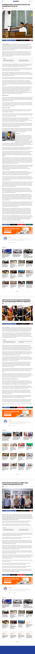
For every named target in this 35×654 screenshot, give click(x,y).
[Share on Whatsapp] (32, 40)
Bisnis (14, 303)
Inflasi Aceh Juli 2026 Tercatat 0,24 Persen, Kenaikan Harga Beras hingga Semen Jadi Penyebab (5, 449)
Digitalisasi (12, 403)
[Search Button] (29, 1)
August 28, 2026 (28, 267)
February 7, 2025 (10, 8)
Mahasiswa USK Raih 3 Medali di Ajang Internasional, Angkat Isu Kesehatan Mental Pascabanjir (13, 266)
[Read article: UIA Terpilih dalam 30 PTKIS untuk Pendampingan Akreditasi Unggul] (21, 271)
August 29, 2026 (25, 258)
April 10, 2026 (28, 460)
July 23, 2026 (12, 451)
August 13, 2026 (25, 440)
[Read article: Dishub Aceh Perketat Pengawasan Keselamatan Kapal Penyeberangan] (17, 251)
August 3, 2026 (4, 451)
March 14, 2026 (4, 471)
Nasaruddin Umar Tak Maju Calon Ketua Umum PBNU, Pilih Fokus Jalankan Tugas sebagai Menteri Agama (5, 276)
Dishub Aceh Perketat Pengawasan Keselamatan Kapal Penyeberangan (17, 255)
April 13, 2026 (20, 461)
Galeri (15, 403)
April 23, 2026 (12, 460)
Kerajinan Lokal (23, 403)
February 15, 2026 (20, 470)
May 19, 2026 (28, 450)
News (14, 8)
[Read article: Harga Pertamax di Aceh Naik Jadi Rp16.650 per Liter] (21, 444)
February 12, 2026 (28, 470)
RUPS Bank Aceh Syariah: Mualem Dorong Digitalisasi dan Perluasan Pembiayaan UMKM (21, 459)
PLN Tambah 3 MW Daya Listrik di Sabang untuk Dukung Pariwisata (16, 438)
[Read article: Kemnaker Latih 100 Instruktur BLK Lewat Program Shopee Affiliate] (29, 464)
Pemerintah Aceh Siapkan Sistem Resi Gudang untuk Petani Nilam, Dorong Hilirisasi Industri (13, 449)
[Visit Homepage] (16, 1)
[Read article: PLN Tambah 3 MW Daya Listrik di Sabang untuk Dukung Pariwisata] (17, 434)
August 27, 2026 (20, 277)
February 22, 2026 (12, 470)
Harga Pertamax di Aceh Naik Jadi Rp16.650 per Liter (21, 448)
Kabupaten (18, 403)
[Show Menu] (2, 1)
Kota (27, 403)
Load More (17, 291)
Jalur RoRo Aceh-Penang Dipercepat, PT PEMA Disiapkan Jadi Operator (21, 265)
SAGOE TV (6, 8)
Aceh (5, 403)
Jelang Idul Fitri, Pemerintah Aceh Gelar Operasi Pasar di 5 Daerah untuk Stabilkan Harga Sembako (5, 469)
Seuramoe (30, 403)
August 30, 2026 (4, 258)
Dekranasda (8, 403)
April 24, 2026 (4, 460)
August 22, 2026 (4, 441)
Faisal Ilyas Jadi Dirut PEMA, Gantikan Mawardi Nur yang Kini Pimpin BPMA (27, 438)
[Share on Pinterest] (30, 40)
